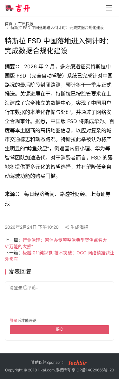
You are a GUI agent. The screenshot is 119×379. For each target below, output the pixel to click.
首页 (8, 24)
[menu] (109, 8)
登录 (13, 320)
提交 (59, 329)
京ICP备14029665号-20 (93, 370)
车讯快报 (25, 24)
